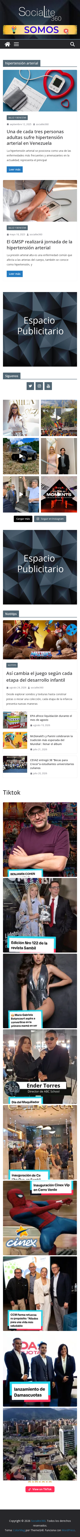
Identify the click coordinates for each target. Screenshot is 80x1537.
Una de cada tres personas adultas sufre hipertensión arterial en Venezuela (35, 137)
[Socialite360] (7, 44)
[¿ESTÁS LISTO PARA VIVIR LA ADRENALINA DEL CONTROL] (21, 456)
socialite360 (42, 124)
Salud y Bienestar (17, 117)
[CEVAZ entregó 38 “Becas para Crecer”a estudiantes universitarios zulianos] (15, 767)
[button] (40, 839)
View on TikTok (42, 1489)
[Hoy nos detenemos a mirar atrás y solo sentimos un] (59, 494)
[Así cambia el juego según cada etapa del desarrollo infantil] (40, 639)
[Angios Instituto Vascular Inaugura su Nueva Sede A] (21, 494)
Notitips (12, 665)
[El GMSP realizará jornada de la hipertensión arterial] (40, 200)
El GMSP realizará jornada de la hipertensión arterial (39, 244)
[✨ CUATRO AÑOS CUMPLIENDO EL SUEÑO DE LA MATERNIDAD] (59, 456)
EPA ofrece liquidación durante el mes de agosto (51, 718)
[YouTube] (48, 386)
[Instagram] (39, 386)
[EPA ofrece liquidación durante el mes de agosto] (15, 721)
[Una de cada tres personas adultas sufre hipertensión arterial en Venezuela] (40, 90)
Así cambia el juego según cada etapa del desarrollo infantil (39, 676)
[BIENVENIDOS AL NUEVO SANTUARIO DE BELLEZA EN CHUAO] (21, 418)
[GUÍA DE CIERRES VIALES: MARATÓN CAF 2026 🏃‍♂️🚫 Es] (59, 418)
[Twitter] (30, 386)
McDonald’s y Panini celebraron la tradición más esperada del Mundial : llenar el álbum (51, 740)
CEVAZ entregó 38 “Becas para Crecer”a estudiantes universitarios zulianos (52, 764)
